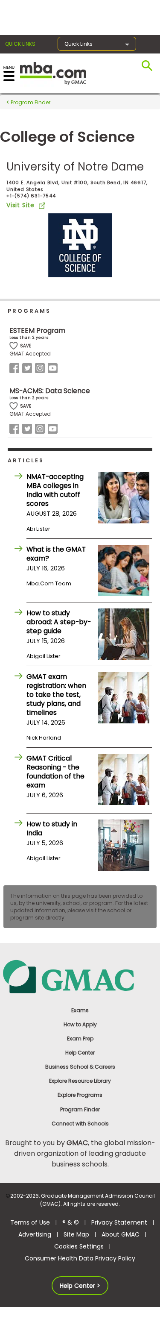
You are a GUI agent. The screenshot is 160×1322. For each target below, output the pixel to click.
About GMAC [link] (121, 1234)
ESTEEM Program (37, 330)
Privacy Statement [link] (119, 1222)
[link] (80, 976)
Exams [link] (80, 1010)
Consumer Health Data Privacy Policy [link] (80, 1258)
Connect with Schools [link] (80, 1123)
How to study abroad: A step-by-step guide (58, 622)
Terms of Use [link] (30, 1222)
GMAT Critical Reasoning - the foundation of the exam (55, 771)
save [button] (13, 346)
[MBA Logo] (53, 72)
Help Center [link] (80, 1052)
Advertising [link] (34, 1234)
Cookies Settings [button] (79, 1246)
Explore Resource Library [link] (80, 1080)
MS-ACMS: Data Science (49, 391)
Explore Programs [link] (80, 1095)
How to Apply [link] (80, 1024)
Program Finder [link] (80, 1109)
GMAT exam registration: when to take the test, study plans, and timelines (56, 694)
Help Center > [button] (80, 1285)
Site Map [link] (76, 1234)
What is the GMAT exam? (56, 553)
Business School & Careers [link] (80, 1066)
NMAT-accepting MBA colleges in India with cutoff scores (55, 490)
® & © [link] (70, 1222)
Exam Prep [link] (80, 1038)
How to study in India (51, 828)
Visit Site (20, 205)
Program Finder (29, 102)
